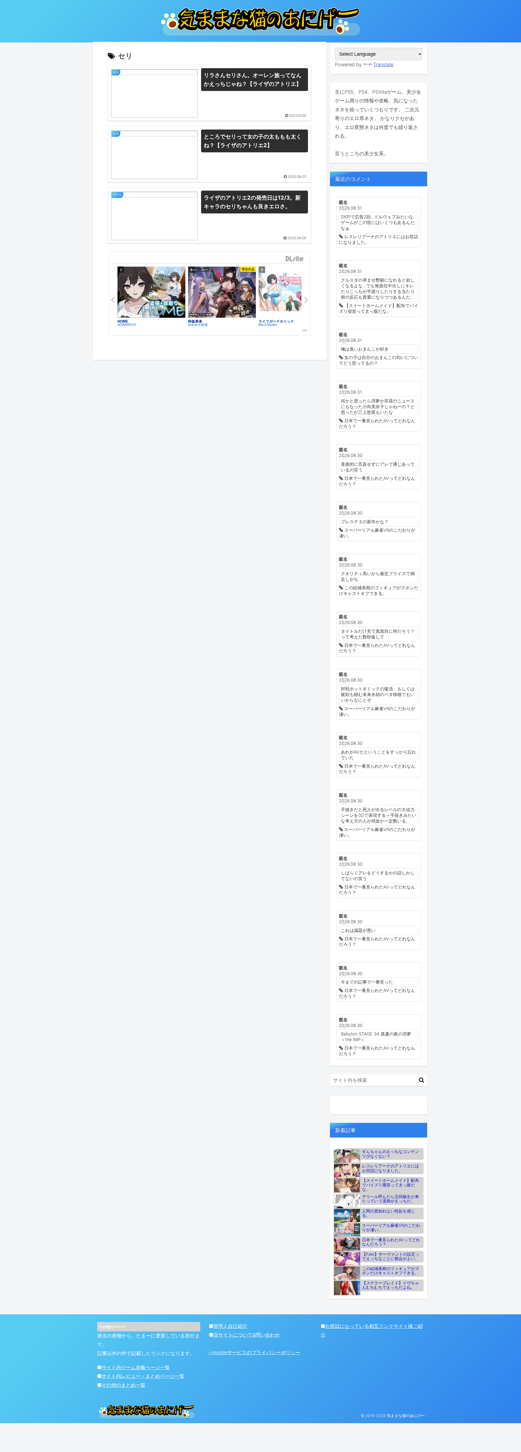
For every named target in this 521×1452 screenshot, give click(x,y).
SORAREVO (126, 324)
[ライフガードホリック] (292, 292)
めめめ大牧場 (198, 324)
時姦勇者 (195, 321)
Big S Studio (268, 324)
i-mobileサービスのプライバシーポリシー (254, 1352)
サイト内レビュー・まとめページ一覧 (143, 1376)
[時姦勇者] (222, 292)
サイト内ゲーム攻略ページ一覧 (135, 1367)
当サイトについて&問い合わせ (246, 1335)
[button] (421, 1080)
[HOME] (151, 292)
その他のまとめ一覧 (123, 1385)
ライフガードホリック (276, 321)
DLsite (294, 259)
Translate (383, 64)
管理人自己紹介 (230, 1326)
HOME (122, 321)
